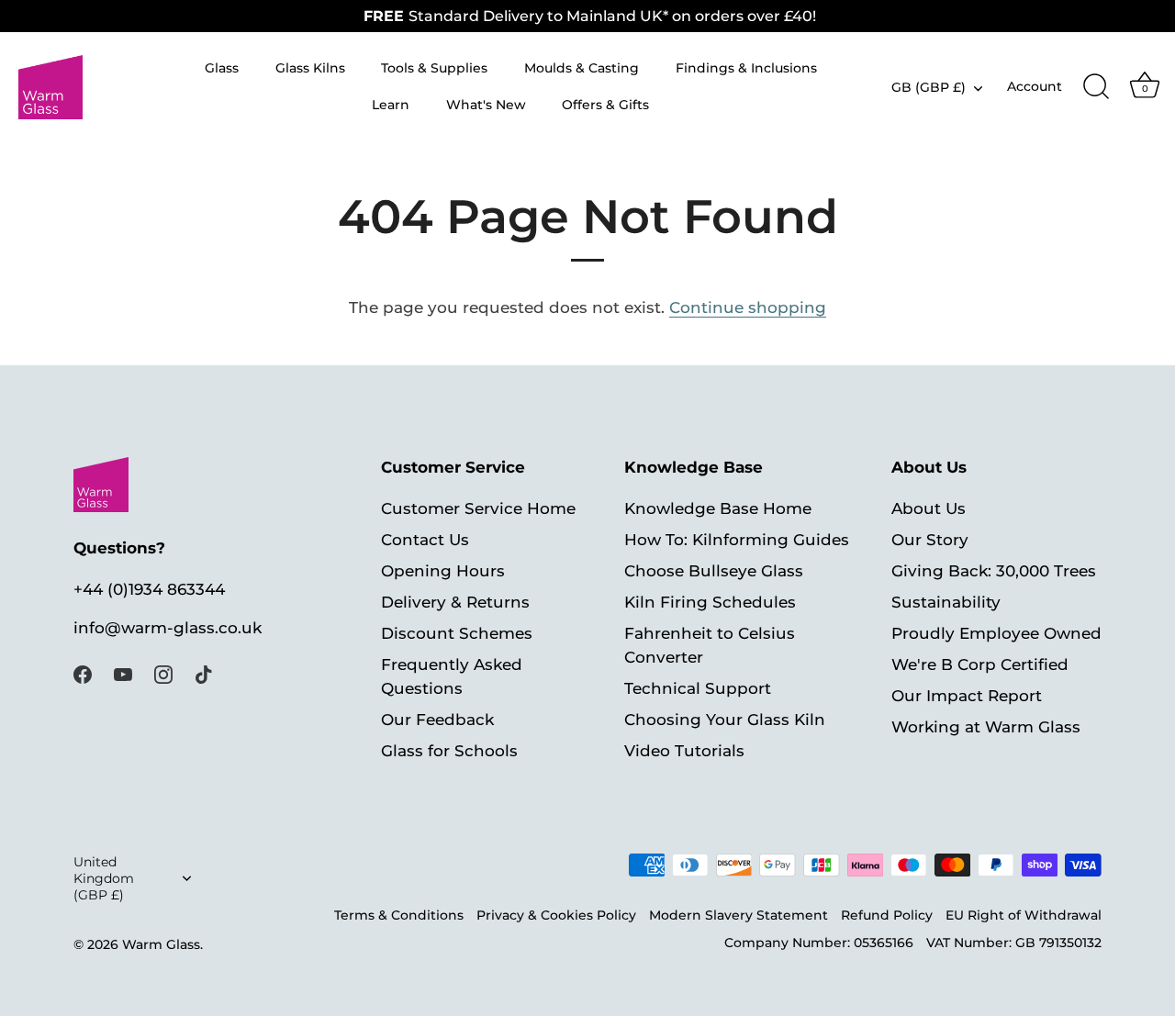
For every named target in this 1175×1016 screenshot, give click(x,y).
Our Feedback (437, 719)
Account (1034, 86)
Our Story (929, 539)
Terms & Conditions (399, 915)
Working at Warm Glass (985, 727)
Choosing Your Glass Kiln (724, 719)
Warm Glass (161, 944)
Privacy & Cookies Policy (556, 915)
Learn (390, 104)
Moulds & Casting (581, 68)
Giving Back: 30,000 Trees (993, 571)
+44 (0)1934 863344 (149, 589)
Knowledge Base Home (717, 508)
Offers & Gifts (605, 104)
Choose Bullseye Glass (713, 571)
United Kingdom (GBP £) (103, 878)
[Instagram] (163, 673)
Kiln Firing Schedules (710, 602)
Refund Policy (887, 915)
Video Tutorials (684, 751)
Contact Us (425, 539)
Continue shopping (747, 307)
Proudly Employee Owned (996, 633)
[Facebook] (82, 673)
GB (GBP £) (928, 87)
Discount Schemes (456, 633)
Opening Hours (443, 571)
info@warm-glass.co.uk (167, 628)
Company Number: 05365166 (818, 942)
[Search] (1096, 87)
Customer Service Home (478, 508)
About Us (928, 508)
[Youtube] (123, 673)
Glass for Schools (449, 751)
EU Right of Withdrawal (1024, 915)
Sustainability (946, 602)
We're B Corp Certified (980, 664)
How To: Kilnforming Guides (736, 539)
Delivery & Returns (455, 602)
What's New (486, 104)
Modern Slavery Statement (738, 915)
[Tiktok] (204, 673)
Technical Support (697, 688)
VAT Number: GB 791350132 (1014, 942)
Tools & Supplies (434, 68)
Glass (222, 68)
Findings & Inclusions (746, 68)
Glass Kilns (310, 68)
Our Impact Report (966, 696)
